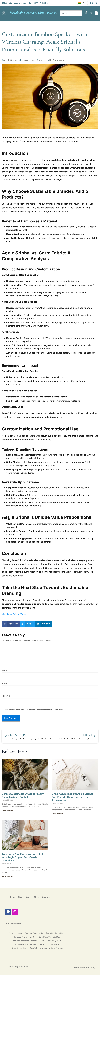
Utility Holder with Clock (25, 944)
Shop (28, 897)
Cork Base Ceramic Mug (49, 937)
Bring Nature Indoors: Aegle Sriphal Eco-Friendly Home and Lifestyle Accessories (72, 797)
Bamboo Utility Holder (49, 944)
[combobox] (71, 13)
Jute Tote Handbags (39, 948)
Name (5, 670)
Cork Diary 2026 (54, 941)
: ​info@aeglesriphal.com (16, 3)
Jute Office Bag (19, 948)
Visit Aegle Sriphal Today (14, 614)
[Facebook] (8, 912)
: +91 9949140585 (40, 3)
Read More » (7, 810)
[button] (96, 13)
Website (6, 696)
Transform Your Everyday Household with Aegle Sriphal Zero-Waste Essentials (23, 857)
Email (5, 683)
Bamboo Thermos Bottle (24, 937)
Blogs (36, 897)
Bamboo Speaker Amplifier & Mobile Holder (44, 933)
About (20, 897)
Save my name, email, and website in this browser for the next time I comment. (36, 709)
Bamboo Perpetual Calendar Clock (28, 941)
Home (12, 897)
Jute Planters (57, 948)
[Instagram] (15, 912)
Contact (46, 897)
